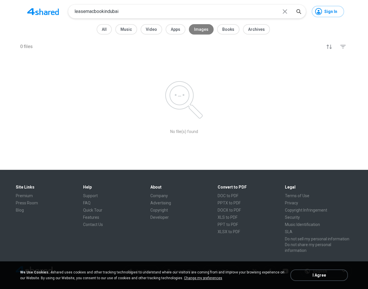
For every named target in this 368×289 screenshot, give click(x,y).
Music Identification (302, 224)
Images (201, 29)
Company (159, 195)
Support (90, 195)
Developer (159, 217)
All (104, 29)
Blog (20, 210)
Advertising (160, 203)
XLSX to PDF (229, 231)
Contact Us (93, 224)
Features (91, 217)
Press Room (27, 203)
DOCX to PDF (229, 210)
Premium (24, 195)
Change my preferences (203, 278)
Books (228, 29)
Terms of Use (297, 195)
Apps (175, 29)
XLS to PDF (227, 217)
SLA (288, 231)
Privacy (291, 203)
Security (292, 217)
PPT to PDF (228, 224)
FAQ (87, 203)
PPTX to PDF (229, 203)
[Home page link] (43, 11)
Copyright (159, 210)
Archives (256, 29)
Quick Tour (92, 210)
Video (151, 29)
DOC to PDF (228, 195)
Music (126, 29)
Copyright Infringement (306, 210)
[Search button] (299, 11)
